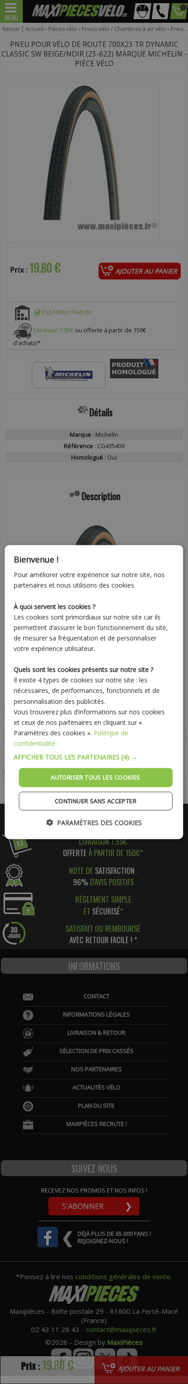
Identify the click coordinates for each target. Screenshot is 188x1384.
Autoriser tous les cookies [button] (95, 777)
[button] (94, 757)
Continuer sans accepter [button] (95, 800)
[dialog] (94, 692)
